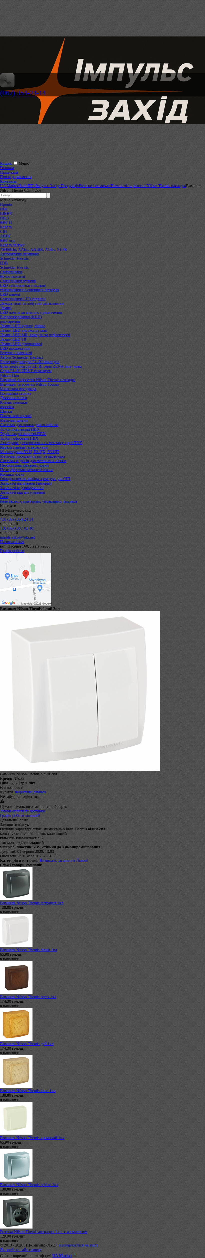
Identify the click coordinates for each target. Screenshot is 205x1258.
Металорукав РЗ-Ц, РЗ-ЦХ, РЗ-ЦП (29, 452)
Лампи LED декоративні (21, 344)
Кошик (6, 163)
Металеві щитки (14, 420)
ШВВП (6, 213)
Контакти (8, 181)
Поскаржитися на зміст (78, 1245)
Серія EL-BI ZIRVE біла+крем (26, 371)
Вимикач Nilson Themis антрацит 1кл (31, 903)
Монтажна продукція (18, 389)
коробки (7, 407)
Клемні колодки (13, 402)
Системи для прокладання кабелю (29, 425)
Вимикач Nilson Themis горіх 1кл (28, 997)
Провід (6, 204)
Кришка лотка (12, 474)
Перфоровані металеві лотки (24, 465)
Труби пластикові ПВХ (20, 429)
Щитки (6, 411)
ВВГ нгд (7, 240)
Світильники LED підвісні (23, 299)
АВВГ (5, 236)
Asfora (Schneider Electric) (21, 357)
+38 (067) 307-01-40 (16, 528)
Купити (6, 792)
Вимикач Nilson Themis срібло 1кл (29, 1185)
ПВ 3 (4, 218)
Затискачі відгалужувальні (22, 492)
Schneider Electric (14, 258)
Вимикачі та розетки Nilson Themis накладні (37, 380)
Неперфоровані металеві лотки (26, 470)
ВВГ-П (6, 222)
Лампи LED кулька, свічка (22, 326)
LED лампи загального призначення (31, 312)
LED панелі (10, 294)
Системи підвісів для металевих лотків (33, 461)
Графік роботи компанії (20, 815)
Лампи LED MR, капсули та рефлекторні (35, 335)
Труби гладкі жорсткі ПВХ (23, 434)
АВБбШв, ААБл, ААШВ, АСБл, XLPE (33, 249)
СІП (3, 231)
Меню (24, 163)
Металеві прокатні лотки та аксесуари (32, 456)
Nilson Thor (9, 375)
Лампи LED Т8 (13, 339)
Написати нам (12, 542)
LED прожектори (15, 348)
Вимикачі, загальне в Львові (64, 860)
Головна (7, 168)
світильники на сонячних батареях (29, 290)
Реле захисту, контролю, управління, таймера (38, 501)
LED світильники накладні (23, 285)
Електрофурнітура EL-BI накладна (29, 362)
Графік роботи (12, 551)
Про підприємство (16, 177)
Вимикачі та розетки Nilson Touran (29, 384)
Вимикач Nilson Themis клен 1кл (28, 1091)
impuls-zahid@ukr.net (17, 537)
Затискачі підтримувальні (22, 488)
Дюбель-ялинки (13, 398)
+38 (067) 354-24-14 (16, 519)
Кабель (6, 227)
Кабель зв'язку (12, 245)
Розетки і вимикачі (16, 353)
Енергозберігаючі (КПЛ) (21, 317)
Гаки (4, 497)
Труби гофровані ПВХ (19, 438)
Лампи (6, 308)
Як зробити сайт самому (21, 1250)
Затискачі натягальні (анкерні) (26, 483)
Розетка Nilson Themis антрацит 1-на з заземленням (43, 1232)
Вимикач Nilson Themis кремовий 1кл (32, 1138)
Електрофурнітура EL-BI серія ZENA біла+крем (41, 366)
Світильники (11, 272)
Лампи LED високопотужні (23, 330)
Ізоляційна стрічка (15, 393)
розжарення (10, 321)
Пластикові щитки (16, 416)
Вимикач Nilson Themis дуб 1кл (27, 1044)
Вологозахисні (12, 276)
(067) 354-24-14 (23, 93)
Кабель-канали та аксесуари (24, 447)
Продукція (9, 172)
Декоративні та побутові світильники (32, 303)
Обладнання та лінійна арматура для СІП (35, 479)
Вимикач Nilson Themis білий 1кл (28, 950)
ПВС (4, 209)
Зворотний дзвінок (30, 792)
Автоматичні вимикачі (19, 254)
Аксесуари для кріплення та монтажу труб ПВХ (41, 443)
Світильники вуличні (18, 281)
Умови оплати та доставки (22, 811)
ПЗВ (4, 263)
